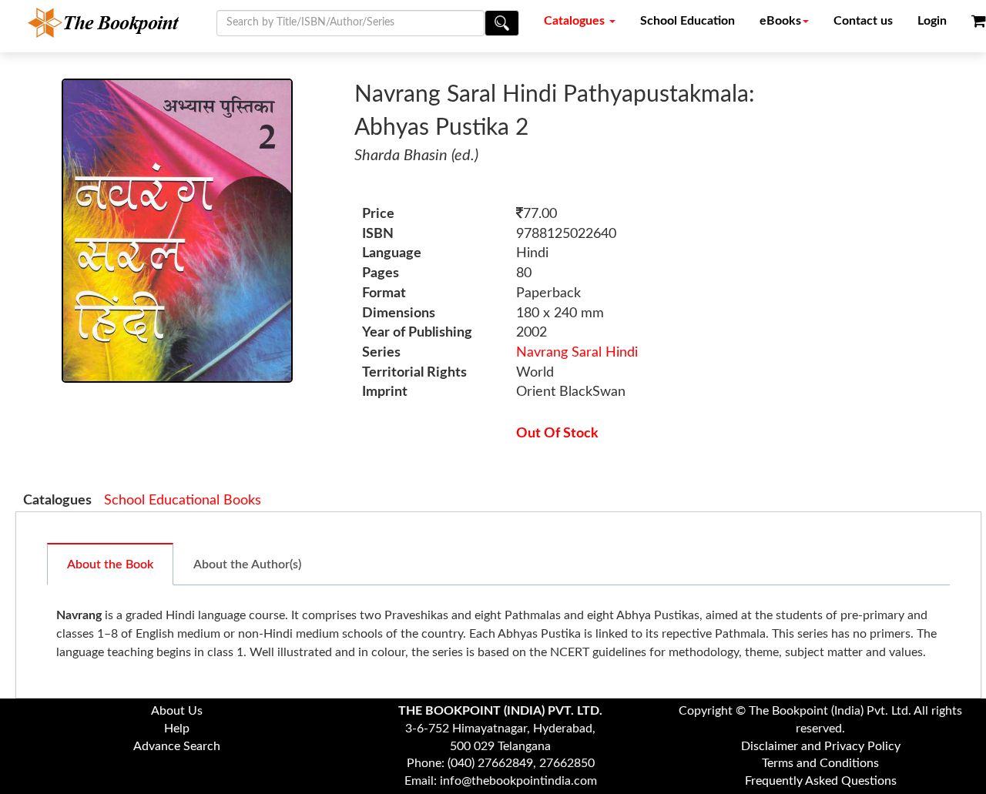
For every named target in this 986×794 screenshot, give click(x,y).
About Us (177, 711)
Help (176, 728)
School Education (687, 21)
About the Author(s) (247, 564)
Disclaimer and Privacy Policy (820, 746)
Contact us (863, 21)
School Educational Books (182, 501)
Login (932, 21)
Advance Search (176, 746)
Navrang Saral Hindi (577, 353)
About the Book (110, 564)
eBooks (780, 21)
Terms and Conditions (820, 763)
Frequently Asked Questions (821, 781)
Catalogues (576, 21)
